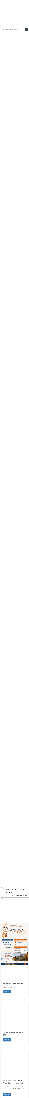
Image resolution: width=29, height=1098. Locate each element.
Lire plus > (6, 991)
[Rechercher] (26, 29)
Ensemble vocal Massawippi (13, 983)
